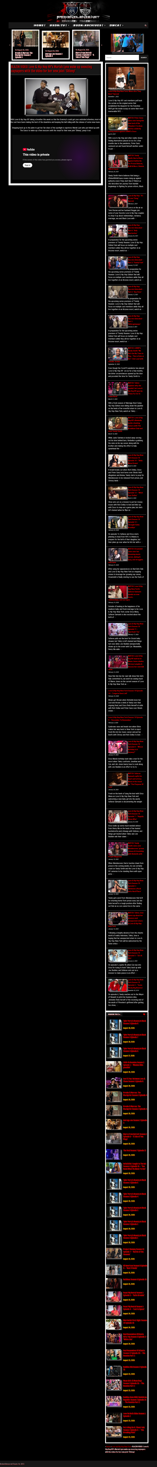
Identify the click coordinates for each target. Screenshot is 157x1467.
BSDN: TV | (58, 25)
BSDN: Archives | (88, 25)
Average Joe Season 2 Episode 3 (23, 55)
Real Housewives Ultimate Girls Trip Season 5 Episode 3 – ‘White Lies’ (135, 1337)
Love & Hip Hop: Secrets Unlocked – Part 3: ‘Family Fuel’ (135, 260)
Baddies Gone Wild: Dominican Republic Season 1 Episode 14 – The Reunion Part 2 (135, 1400)
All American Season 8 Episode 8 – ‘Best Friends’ (135, 1266)
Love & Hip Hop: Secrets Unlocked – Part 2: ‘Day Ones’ (135, 289)
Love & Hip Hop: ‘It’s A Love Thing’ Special (135, 198)
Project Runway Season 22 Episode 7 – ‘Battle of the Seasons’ (133, 1252)
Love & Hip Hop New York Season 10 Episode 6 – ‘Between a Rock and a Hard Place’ (135, 885)
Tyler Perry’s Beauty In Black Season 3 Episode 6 (134, 1049)
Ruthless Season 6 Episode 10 (135, 1279)
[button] (10, 45)
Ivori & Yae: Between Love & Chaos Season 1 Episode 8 (134, 1079)
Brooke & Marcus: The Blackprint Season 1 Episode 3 (135, 1107)
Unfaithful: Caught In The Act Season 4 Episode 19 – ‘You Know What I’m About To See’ (134, 1166)
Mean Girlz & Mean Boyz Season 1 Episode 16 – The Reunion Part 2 (133, 1383)
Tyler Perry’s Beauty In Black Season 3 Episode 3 (134, 1209)
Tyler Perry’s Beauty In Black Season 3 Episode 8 (134, 1022)
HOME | (40, 25)
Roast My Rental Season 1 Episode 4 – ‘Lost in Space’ (133, 1307)
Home (108, 1446)
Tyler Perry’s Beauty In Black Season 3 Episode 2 (134, 1222)
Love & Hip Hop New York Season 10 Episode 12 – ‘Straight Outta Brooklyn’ (135, 522)
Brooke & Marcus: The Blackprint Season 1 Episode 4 (135, 1093)
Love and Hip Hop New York (121, 1446)
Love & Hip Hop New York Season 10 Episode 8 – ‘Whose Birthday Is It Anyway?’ (135, 746)
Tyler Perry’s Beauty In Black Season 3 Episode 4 (134, 1195)
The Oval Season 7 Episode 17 (86, 54)
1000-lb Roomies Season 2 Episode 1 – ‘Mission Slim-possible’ (133, 1065)
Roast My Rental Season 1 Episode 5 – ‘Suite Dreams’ (133, 1293)
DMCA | (115, 25)
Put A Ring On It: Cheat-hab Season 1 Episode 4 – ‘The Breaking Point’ (133, 1430)
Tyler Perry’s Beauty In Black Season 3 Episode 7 (134, 1036)
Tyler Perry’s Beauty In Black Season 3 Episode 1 (134, 1236)
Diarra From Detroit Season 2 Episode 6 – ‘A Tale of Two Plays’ (54, 55)
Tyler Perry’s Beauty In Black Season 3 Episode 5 (134, 1181)
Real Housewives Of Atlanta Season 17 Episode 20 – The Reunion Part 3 (134, 1353)
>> (122, 111)
